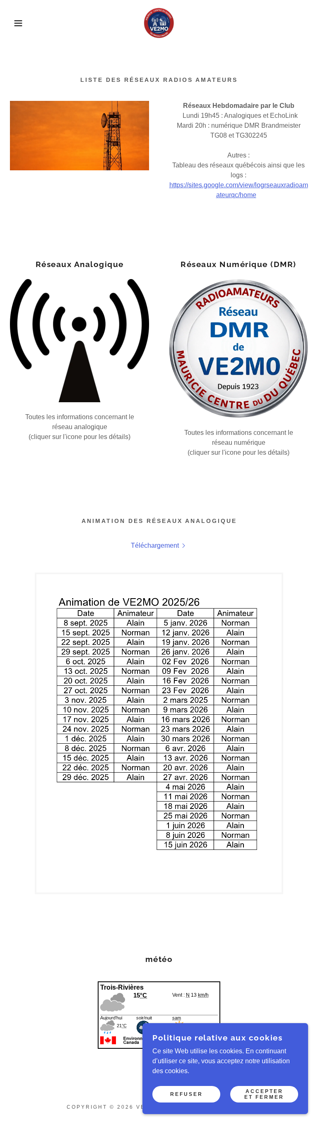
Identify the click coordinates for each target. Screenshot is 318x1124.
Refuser (186, 1094)
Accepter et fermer (264, 1094)
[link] (159, 23)
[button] (16, 23)
